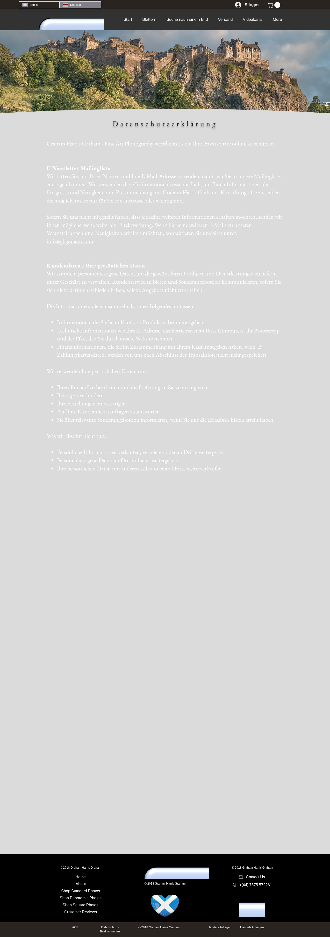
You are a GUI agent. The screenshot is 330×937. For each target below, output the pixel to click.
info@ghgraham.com (70, 241)
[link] (274, 5)
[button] (149, 19)
